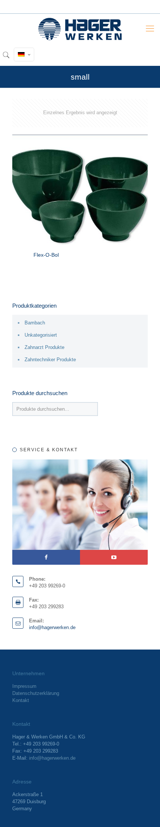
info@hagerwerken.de (52, 627)
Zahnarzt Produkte (44, 347)
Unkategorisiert (41, 335)
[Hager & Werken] (80, 28)
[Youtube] (114, 557)
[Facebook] (46, 557)
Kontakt (20, 700)
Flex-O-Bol (46, 255)
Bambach (35, 323)
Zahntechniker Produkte (50, 359)
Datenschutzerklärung (35, 693)
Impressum (24, 686)
